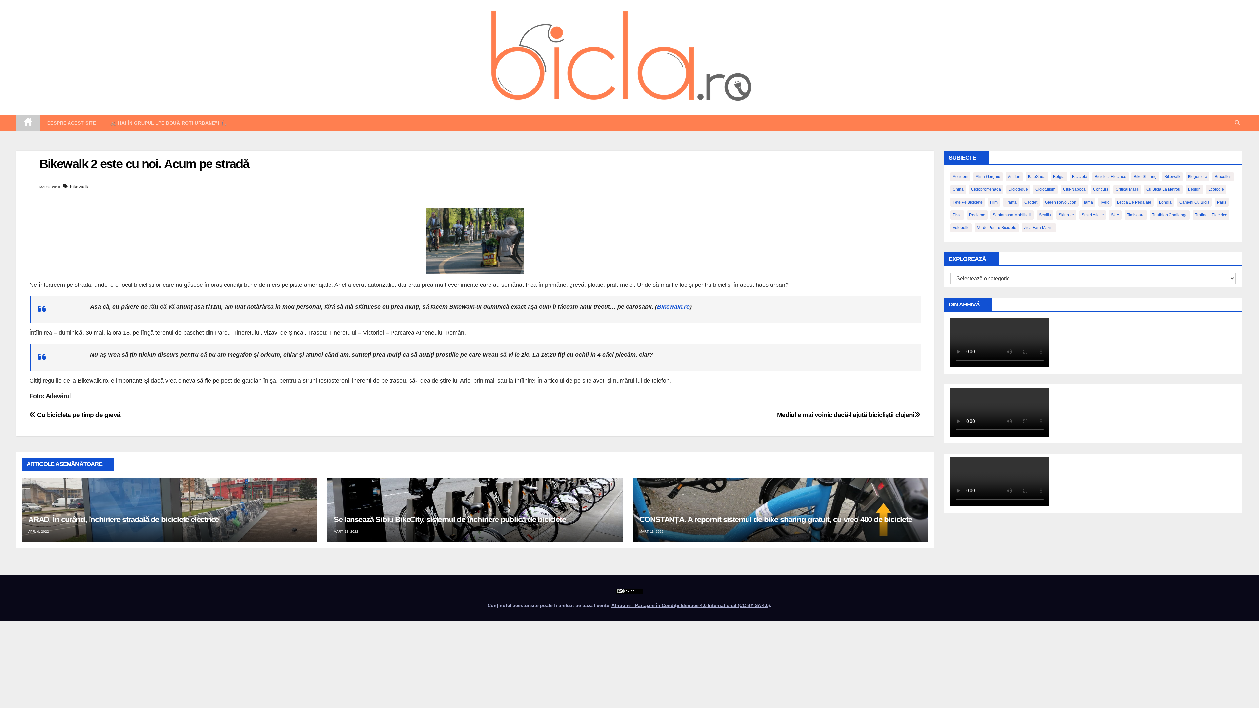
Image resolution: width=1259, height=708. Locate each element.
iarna (1088, 202)
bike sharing (1145, 176)
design (1194, 189)
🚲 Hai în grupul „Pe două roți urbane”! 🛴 (168, 123)
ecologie (1216, 189)
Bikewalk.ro (673, 307)
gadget (1030, 202)
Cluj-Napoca (1074, 189)
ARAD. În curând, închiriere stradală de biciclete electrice (123, 519)
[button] (1237, 123)
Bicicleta (1079, 176)
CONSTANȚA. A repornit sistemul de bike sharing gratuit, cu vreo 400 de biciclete (775, 519)
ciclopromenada (986, 189)
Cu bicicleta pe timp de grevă (78, 414)
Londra (1165, 202)
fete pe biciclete (968, 202)
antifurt (1014, 176)
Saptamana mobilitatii (1012, 215)
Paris (1221, 202)
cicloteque (1018, 189)
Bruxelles (1223, 176)
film (994, 202)
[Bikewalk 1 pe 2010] (475, 241)
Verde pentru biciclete (996, 228)
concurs (1100, 189)
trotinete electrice (1211, 215)
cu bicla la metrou (1163, 189)
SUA (1115, 215)
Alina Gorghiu (988, 176)
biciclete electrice (1110, 176)
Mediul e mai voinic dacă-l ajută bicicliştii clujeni (845, 414)
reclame (977, 215)
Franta (1011, 202)
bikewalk (79, 186)
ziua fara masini (1039, 228)
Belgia (1059, 176)
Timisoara (1136, 215)
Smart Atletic (1093, 215)
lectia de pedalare (1134, 202)
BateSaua (1037, 176)
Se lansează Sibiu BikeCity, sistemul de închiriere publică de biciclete (450, 519)
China (958, 189)
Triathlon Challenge (1170, 215)
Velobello (961, 228)
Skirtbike (1066, 215)
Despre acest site (71, 123)
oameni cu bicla (1194, 202)
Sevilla (1045, 215)
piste (957, 215)
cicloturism (1045, 189)
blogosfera (1197, 176)
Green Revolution (1060, 202)
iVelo (1105, 202)
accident (960, 176)
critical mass (1127, 189)
